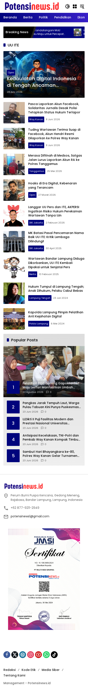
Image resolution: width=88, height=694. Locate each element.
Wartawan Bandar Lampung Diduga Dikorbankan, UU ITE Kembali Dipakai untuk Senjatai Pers (56, 262)
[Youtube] (38, 654)
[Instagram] (30, 654)
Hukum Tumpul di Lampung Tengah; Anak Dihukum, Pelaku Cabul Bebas (56, 288)
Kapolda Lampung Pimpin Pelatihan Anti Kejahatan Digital (55, 314)
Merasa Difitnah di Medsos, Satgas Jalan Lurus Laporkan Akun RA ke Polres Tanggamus (55, 159)
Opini (11, 72)
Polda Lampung (38, 323)
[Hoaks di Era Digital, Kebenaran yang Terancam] (14, 190)
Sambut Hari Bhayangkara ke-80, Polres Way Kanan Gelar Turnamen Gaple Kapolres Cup (50, 454)
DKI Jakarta (36, 222)
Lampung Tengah (39, 298)
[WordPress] (22, 654)
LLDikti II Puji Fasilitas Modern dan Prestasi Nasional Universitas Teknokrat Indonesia (48, 421)
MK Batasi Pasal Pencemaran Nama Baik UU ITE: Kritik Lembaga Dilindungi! (56, 237)
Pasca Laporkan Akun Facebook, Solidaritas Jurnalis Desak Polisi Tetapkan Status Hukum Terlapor (54, 108)
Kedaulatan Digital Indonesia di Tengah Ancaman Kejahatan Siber (41, 82)
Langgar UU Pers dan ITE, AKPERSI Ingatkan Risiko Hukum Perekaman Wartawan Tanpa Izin (55, 211)
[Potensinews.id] (32, 6)
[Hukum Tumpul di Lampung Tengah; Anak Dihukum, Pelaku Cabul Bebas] (14, 293)
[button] (67, 6)
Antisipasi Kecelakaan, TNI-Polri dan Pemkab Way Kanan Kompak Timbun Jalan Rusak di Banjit (51, 438)
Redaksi (9, 670)
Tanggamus (36, 171)
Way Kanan (36, 119)
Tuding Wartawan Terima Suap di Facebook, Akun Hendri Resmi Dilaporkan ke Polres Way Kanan (54, 133)
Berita (32, 274)
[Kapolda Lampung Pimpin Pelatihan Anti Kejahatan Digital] (14, 319)
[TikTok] (54, 654)
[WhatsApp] (46, 654)
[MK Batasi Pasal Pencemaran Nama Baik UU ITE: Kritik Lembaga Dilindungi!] (14, 241)
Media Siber (51, 670)
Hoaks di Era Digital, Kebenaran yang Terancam (52, 185)
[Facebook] (6, 654)
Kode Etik (29, 670)
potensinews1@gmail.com (30, 516)
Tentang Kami (14, 675)
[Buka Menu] (74, 6)
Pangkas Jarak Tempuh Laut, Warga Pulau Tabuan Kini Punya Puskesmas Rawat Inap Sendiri (51, 405)
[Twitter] (14, 654)
